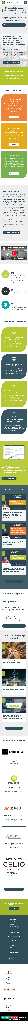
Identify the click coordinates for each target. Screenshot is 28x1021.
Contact (14, 940)
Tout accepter (5, 1017)
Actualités (14, 935)
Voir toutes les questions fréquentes (14, 626)
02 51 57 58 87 (14, 926)
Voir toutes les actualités (14, 728)
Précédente (4, 17)
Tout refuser (14, 1017)
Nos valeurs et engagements (14, 936)
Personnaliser (22, 1017)
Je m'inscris (14, 908)
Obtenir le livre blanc (9, 478)
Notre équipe (14, 937)
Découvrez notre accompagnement (14, 25)
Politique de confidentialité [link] (14, 1019)
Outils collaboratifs (14, 947)
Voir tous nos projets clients (14, 889)
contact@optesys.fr (15, 927)
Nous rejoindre (14, 939)
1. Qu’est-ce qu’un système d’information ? (10, 602)
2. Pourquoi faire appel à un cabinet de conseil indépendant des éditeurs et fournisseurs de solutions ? (12, 610)
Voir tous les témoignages (14, 581)
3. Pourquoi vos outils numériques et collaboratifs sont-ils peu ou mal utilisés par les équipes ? (12, 619)
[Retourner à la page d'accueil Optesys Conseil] (10, 4)
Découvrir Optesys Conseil (11, 62)
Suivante (25, 17)
